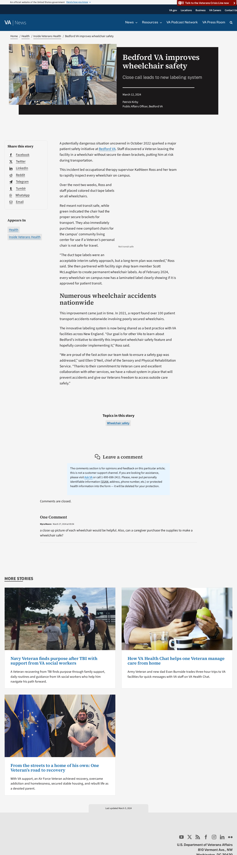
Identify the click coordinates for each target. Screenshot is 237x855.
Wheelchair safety (118, 423)
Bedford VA (107, 148)
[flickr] (230, 837)
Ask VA (88, 477)
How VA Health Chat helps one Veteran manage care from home (176, 660)
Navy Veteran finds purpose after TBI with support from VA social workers (54, 660)
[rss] (198, 837)
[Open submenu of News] (135, 22)
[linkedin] (222, 837)
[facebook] (206, 837)
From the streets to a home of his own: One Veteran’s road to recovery (55, 767)
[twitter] (189, 837)
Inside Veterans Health (25, 237)
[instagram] (214, 837)
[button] (231, 22)
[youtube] (181, 837)
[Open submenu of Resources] (160, 22)
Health (13, 230)
